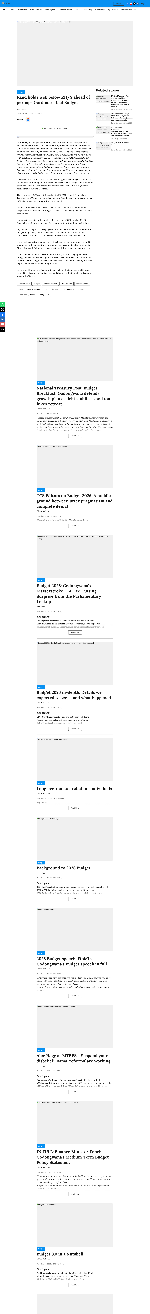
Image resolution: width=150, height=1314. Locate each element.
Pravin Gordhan (82, 284)
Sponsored (113, 9)
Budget (37, 284)
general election (33, 289)
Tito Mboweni (66, 284)
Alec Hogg (21, 109)
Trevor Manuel (24, 284)
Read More (75, 436)
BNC (13, 9)
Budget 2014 (44, 295)
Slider (21, 289)
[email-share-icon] (2, 325)
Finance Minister (50, 284)
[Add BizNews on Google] (55, 128)
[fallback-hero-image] (103, 99)
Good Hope (100, 9)
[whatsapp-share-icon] (2, 306)
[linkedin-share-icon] (2, 320)
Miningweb (50, 9)
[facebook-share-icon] (2, 315)
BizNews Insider (128, 9)
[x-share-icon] (2, 311)
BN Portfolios (36, 9)
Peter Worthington (51, 289)
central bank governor (27, 295)
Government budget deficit (73, 289)
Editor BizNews (43, 409)
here (75, 984)
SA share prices (65, 9)
